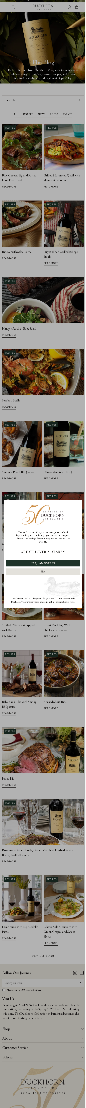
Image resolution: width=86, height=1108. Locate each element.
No (43, 571)
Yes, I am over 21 (43, 563)
